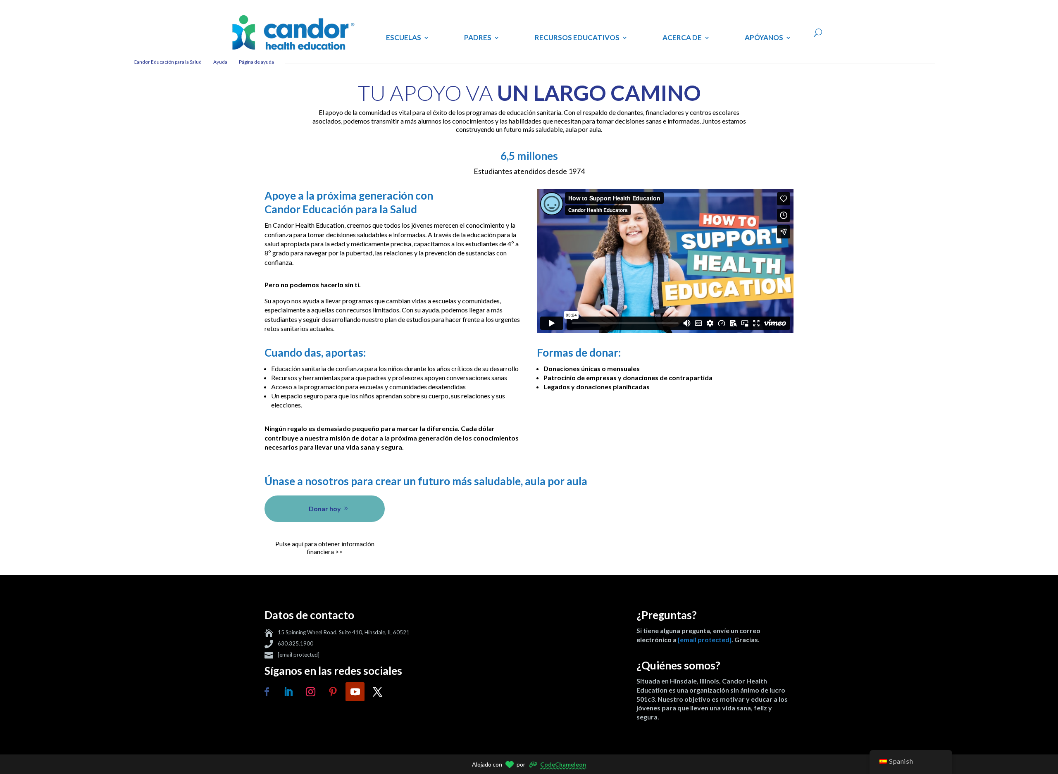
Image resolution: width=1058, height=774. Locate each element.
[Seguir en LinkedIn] (288, 691)
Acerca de (682, 37)
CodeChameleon (563, 764)
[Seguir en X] (377, 691)
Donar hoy (325, 508)
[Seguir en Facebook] (266, 691)
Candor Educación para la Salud (167, 62)
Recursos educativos (577, 37)
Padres (477, 37)
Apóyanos (764, 37)
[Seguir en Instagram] (310, 691)
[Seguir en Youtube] (355, 691)
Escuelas (403, 37)
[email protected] (298, 654)
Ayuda (220, 62)
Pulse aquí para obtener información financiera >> (324, 548)
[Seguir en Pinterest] (332, 691)
